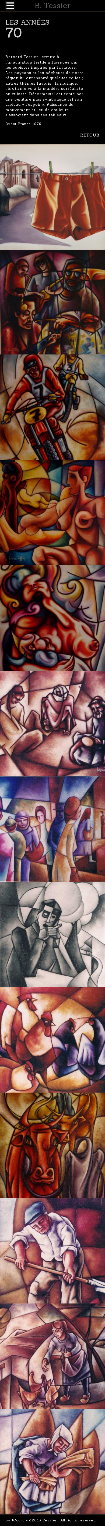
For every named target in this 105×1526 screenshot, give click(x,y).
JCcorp (18, 1520)
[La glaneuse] (52, 1461)
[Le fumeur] (52, 934)
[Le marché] (52, 829)
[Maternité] (52, 618)
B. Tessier (52, 5)
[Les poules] (52, 1040)
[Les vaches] (52, 1145)
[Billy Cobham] (52, 302)
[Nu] (52, 512)
